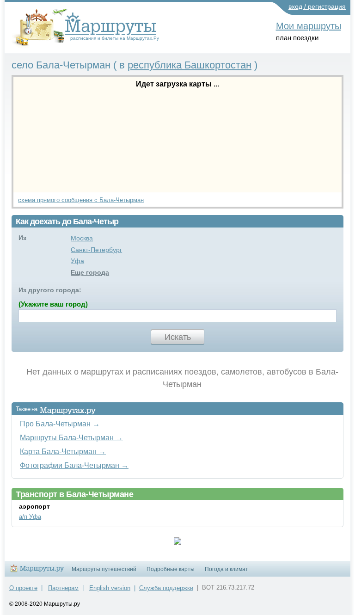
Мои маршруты (308, 26)
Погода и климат (226, 569)
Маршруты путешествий (104, 569)
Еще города (90, 272)
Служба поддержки (166, 587)
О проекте (23, 587)
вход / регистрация (317, 6)
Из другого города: (49, 290)
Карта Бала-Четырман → (63, 451)
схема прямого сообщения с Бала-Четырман (81, 200)
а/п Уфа (30, 516)
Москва (82, 238)
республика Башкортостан (189, 65)
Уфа (77, 260)
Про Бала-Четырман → (60, 423)
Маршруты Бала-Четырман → (71, 437)
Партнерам (63, 587)
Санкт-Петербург (96, 249)
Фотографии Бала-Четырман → (74, 465)
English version (109, 587)
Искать (178, 337)
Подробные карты (171, 569)
